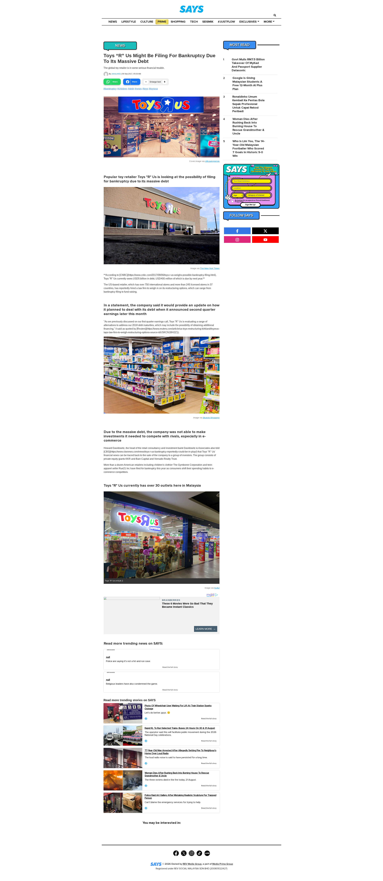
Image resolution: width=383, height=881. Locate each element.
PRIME (162, 22)
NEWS (112, 21)
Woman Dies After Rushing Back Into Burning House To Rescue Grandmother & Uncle (177, 774)
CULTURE (146, 22)
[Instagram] (191, 853)
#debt (131, 88)
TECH (194, 22)
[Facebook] (176, 853)
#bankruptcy (110, 88)
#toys (145, 88)
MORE (268, 22)
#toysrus (153, 88)
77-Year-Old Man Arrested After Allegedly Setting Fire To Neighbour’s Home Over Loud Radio (180, 751)
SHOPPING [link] (178, 22)
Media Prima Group (222, 864)
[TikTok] (199, 853)
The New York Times (209, 268)
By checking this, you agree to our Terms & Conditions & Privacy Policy (252, 201)
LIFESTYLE (128, 22)
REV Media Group (192, 864)
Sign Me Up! (250, 205)
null (108, 657)
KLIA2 (216, 588)
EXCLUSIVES (248, 22)
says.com (111, 649)
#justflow (226, 22)
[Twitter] (184, 853)
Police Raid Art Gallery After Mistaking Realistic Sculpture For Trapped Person (180, 796)
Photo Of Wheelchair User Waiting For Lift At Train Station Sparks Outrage (178, 707)
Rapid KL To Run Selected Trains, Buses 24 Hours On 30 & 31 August (180, 728)
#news (138, 88)
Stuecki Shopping (211, 418)
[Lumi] (207, 853)
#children (122, 88)
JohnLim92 (116, 74)
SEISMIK (207, 22)
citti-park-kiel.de (212, 161)
